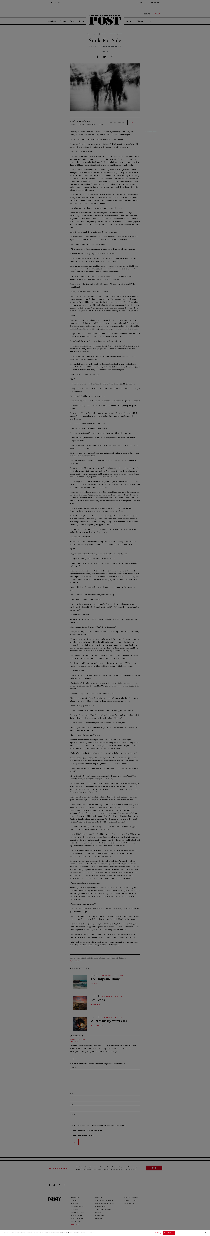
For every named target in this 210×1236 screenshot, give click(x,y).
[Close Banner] (205, 1233)
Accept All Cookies (169, 1233)
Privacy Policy (91, 1232)
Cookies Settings (156, 1233)
